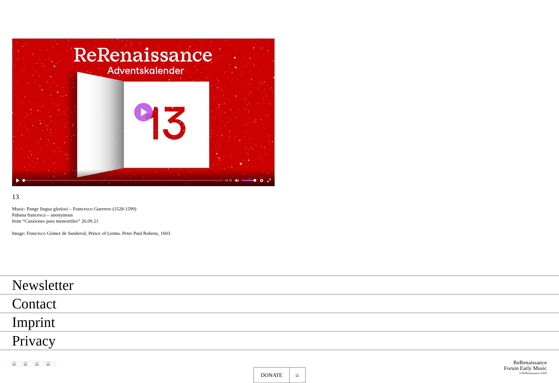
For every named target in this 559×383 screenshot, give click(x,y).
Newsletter (43, 285)
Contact (34, 303)
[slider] (122, 180)
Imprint (33, 322)
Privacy (34, 341)
